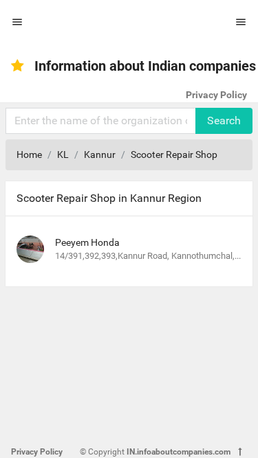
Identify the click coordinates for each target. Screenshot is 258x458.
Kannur (100, 154)
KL (63, 154)
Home (29, 154)
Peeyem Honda (87, 242)
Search (224, 120)
